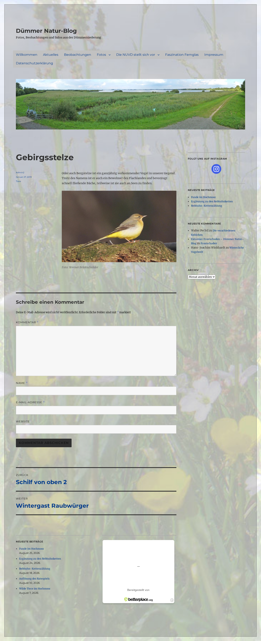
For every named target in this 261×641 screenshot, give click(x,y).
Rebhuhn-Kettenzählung (34, 568)
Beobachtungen (77, 55)
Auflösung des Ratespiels (34, 578)
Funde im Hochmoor (31, 548)
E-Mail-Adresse (30, 402)
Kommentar (27, 322)
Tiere (18, 181)
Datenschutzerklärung (34, 63)
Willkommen (26, 55)
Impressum (213, 55)
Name (22, 383)
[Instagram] (216, 169)
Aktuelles (50, 55)
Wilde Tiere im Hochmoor (35, 588)
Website (23, 421)
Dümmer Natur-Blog (46, 30)
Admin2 (20, 172)
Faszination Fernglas (182, 55)
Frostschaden (209, 243)
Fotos (101, 55)
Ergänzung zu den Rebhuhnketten (40, 558)
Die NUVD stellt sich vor (135, 55)
